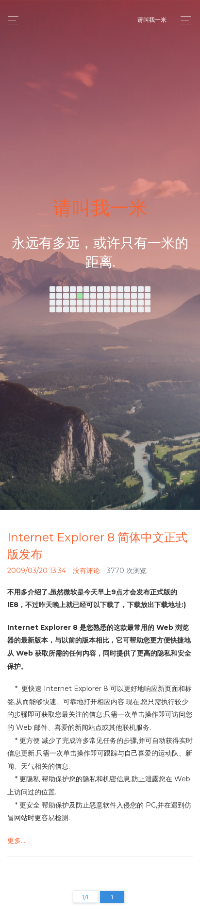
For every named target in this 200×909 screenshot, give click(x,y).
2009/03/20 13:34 (36, 570)
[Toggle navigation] (183, 20)
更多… (16, 840)
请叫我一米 (152, 19)
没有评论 (86, 570)
